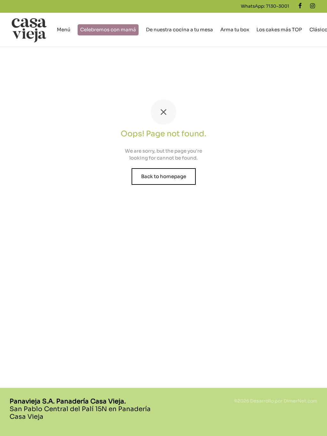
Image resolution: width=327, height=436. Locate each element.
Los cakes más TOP (279, 29)
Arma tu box (234, 29)
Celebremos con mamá (108, 29)
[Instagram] (312, 6)
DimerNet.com (300, 401)
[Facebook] (300, 6)
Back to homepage (163, 176)
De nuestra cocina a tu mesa (179, 29)
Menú (63, 29)
